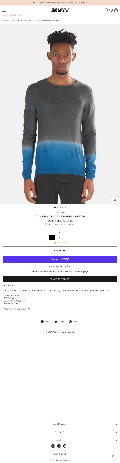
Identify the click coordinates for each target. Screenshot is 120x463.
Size (60, 232)
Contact (59, 432)
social (59, 440)
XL (67, 237)
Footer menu (59, 424)
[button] (60, 285)
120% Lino (15, 20)
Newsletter (59, 454)
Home (5, 20)
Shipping (49, 224)
